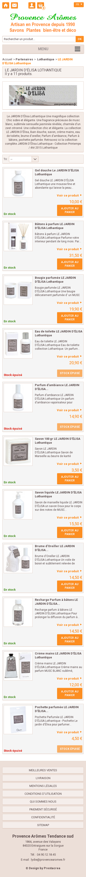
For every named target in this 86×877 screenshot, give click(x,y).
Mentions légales (43, 786)
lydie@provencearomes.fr (48, 859)
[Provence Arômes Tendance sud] (43, 22)
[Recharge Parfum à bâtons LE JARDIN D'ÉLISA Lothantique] (18, 612)
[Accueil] (6, 5)
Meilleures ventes (43, 770)
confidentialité (43, 817)
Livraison (43, 778)
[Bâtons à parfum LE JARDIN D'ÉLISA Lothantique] (18, 236)
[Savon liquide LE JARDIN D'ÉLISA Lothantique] (18, 504)
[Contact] (14, 5)
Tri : (6, 159)
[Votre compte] (32, 5)
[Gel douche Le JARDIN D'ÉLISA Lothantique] (18, 182)
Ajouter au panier (69, 210)
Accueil (7, 59)
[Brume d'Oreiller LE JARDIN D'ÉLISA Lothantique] (18, 558)
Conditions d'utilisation (43, 793)
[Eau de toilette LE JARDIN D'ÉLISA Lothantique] (18, 343)
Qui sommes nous (43, 801)
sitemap (43, 825)
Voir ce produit (68, 195)
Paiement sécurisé (43, 809)
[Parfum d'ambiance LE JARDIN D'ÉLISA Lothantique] (18, 397)
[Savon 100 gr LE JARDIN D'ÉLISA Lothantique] (18, 451)
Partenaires (24, 59)
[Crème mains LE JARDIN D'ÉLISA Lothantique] (18, 665)
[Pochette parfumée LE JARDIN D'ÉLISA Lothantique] (18, 719)
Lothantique (45, 59)
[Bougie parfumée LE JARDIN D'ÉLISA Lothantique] (18, 290)
